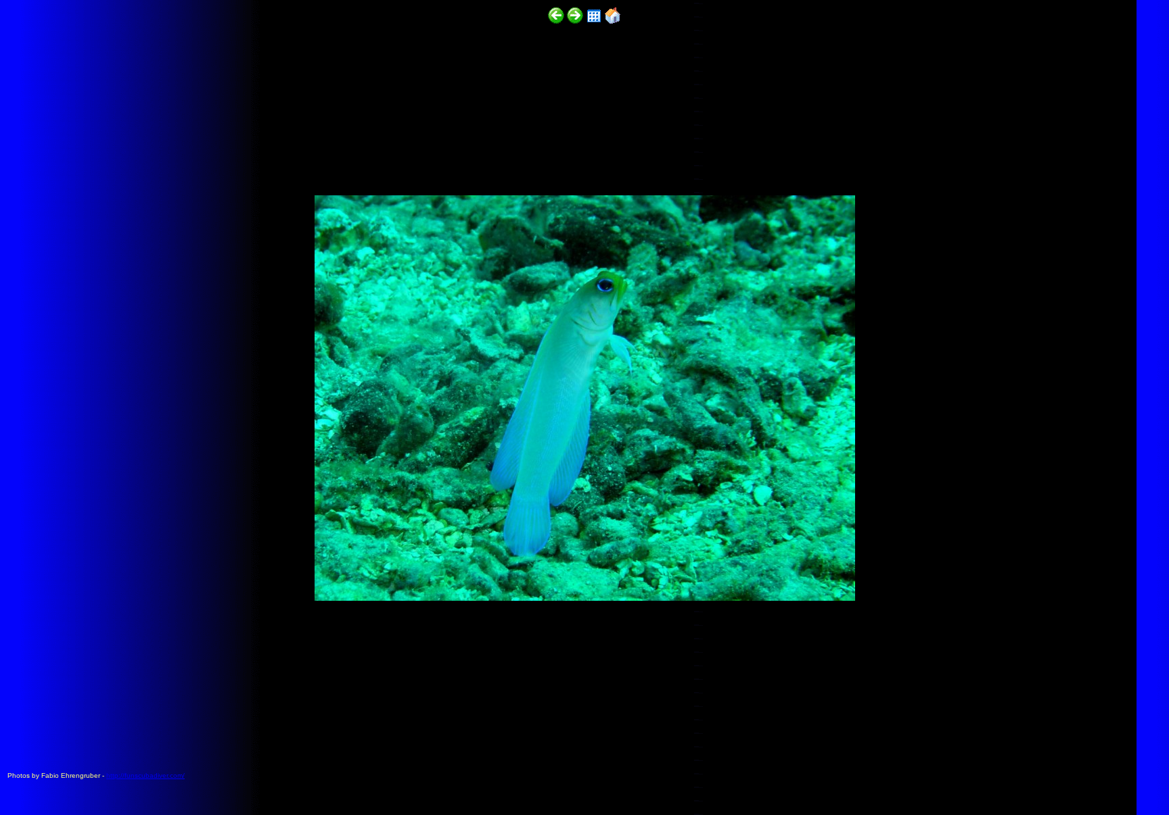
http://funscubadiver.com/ (145, 775)
